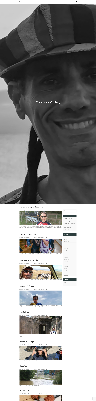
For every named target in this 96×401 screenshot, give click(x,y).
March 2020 (66, 266)
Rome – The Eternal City (68, 227)
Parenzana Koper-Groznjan (31, 207)
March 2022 (66, 257)
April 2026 (65, 239)
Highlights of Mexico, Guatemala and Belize (69, 224)
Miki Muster (24, 390)
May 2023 (65, 250)
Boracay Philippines (28, 286)
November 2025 (66, 241)
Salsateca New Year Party (30, 234)
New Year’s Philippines (67, 229)
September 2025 (66, 243)
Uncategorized (66, 284)
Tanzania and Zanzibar (29, 260)
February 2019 (66, 275)
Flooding (23, 366)
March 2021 (66, 261)
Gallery (65, 282)
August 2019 (66, 270)
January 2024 (66, 248)
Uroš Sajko (22, 1)
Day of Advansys (27, 341)
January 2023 (66, 252)
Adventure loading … (67, 221)
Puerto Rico (24, 312)
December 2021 (66, 259)
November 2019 (66, 268)
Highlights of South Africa (68, 218)
